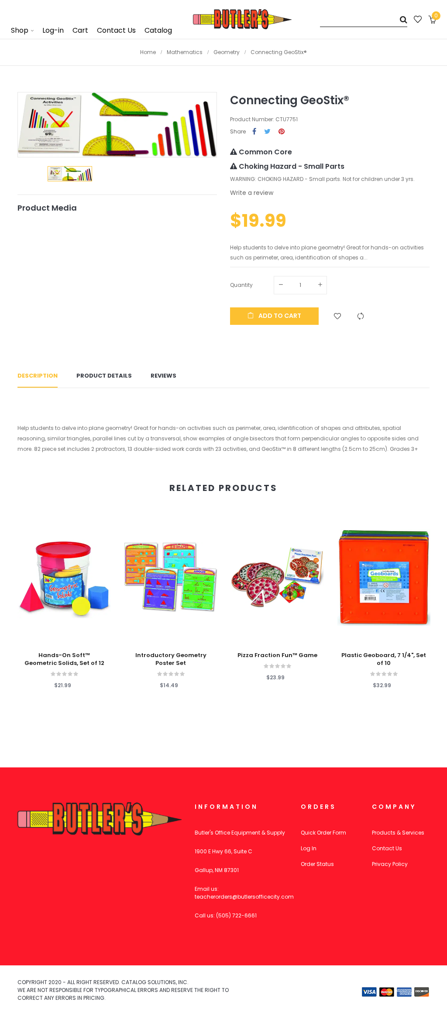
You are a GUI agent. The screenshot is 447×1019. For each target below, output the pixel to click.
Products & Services (398, 832)
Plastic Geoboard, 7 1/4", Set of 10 (383, 659)
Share (254, 132)
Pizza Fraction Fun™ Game (277, 655)
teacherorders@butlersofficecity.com (244, 896)
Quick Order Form (323, 832)
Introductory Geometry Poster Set (170, 659)
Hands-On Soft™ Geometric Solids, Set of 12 (64, 659)
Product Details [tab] (104, 375)
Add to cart (279, 315)
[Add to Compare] (360, 316)
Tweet (267, 132)
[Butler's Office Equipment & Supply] (242, 19)
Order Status (317, 864)
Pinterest (282, 132)
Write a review (251, 192)
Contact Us (387, 848)
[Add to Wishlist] (337, 316)
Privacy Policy (390, 864)
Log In (308, 848)
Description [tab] (37, 375)
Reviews (163, 375)
